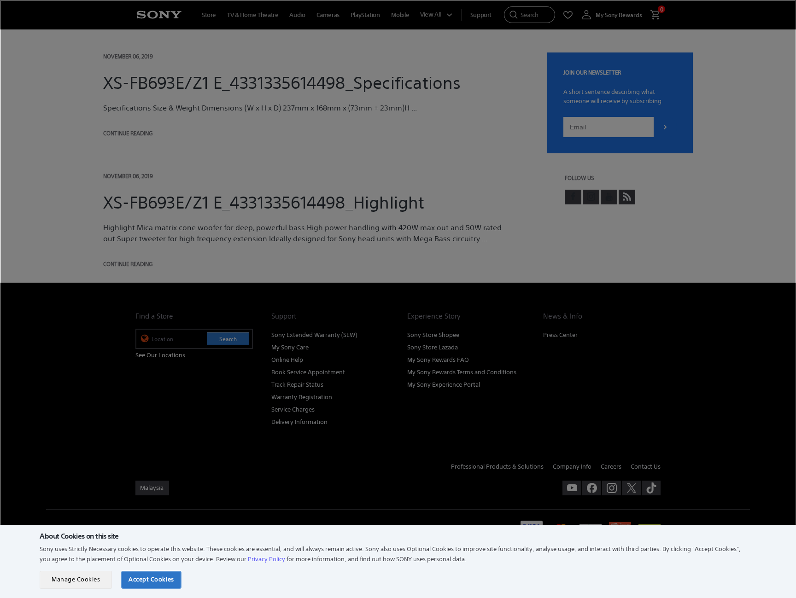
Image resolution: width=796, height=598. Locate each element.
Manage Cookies (76, 579)
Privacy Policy (266, 559)
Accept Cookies (151, 579)
